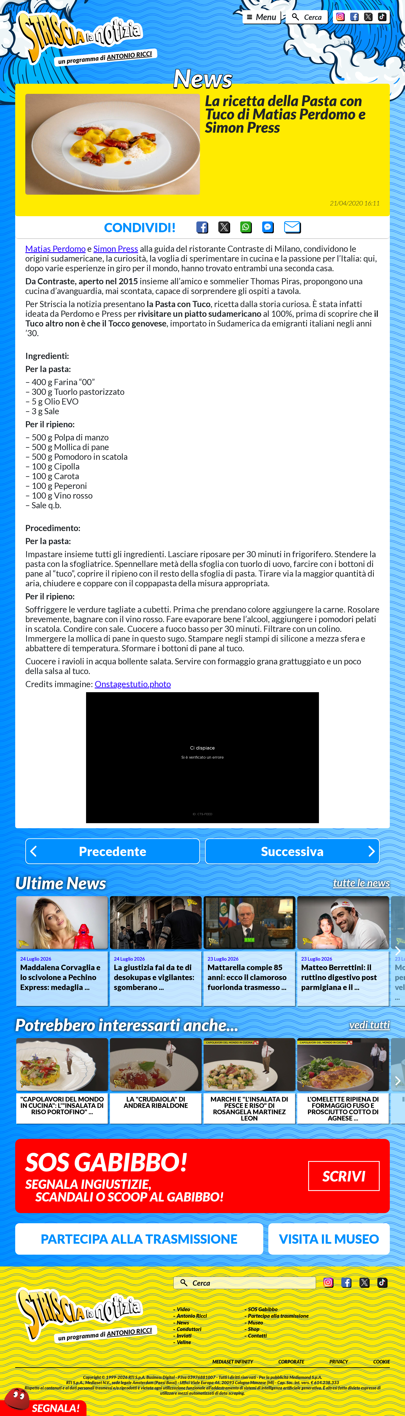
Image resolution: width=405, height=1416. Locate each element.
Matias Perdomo (55, 249)
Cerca (313, 16)
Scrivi (344, 1175)
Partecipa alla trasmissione (139, 1238)
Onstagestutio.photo (133, 684)
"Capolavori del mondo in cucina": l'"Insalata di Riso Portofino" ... (62, 1105)
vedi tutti (369, 1024)
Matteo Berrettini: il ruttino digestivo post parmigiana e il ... (339, 977)
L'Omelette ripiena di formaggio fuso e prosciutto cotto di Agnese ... (343, 1108)
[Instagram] (340, 17)
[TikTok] (382, 17)
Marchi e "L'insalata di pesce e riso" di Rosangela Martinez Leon (249, 1108)
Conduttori (189, 1329)
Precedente (112, 851)
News (183, 1322)
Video (183, 1309)
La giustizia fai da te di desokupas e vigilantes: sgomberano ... (154, 977)
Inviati (184, 1335)
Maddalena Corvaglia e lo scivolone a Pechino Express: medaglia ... (60, 977)
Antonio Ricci (192, 1315)
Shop (253, 1329)
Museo (255, 1322)
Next (398, 951)
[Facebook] (354, 17)
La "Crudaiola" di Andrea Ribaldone (156, 1102)
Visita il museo (329, 1238)
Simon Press (115, 249)
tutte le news (361, 882)
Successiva (292, 851)
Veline (184, 1342)
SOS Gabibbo (263, 1309)
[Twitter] (368, 17)
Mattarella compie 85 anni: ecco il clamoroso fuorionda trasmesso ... (247, 977)
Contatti (257, 1335)
